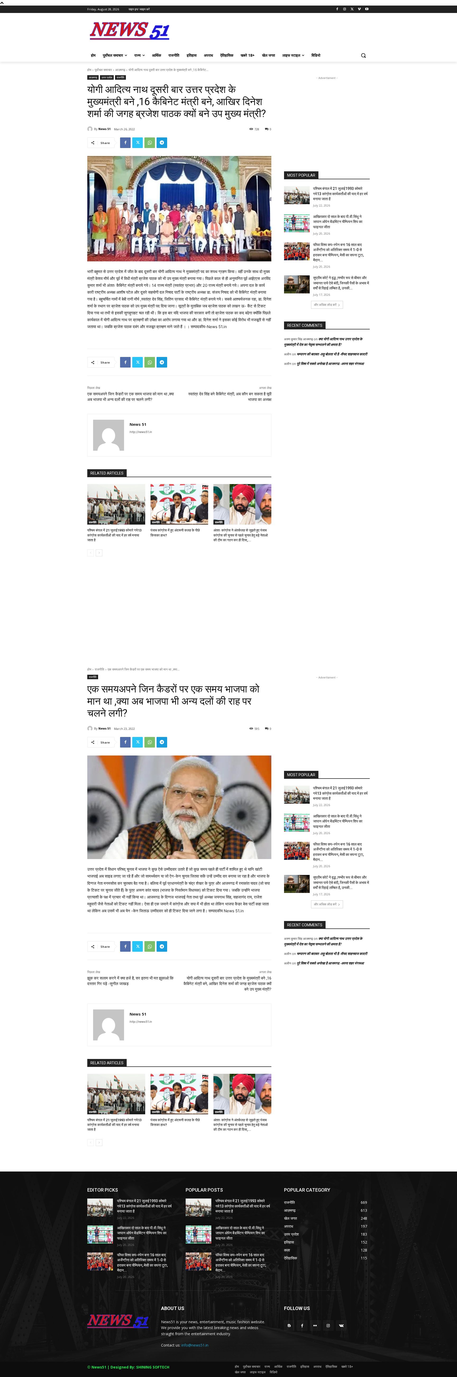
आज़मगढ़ (120, 70)
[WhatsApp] (149, 142)
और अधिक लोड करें (325, 304)
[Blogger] (289, 1325)
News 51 (104, 129)
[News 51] (90, 129)
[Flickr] (315, 1325)
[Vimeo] (359, 9)
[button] (363, 55)
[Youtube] (367, 9)
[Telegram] (162, 142)
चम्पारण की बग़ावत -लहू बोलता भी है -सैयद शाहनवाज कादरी (332, 354)
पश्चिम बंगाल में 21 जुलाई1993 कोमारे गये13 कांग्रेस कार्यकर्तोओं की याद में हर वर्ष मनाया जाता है (114, 535)
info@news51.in (194, 1345)
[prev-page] (90, 552)
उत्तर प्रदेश (107, 77)
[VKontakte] (341, 1325)
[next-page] (99, 552)
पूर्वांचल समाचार (103, 70)
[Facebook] (337, 9)
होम (89, 70)
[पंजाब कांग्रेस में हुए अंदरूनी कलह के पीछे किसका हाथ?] (179, 504)
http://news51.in (141, 432)
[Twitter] (352, 9)
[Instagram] (345, 9)
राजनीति (120, 77)
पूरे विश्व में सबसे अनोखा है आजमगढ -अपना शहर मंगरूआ (330, 363)
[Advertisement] (268, 33)
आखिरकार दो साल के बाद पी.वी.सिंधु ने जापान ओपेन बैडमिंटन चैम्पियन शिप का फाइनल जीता (337, 221)
